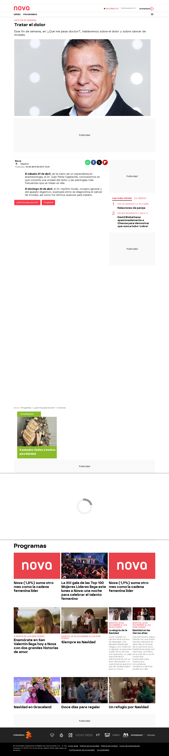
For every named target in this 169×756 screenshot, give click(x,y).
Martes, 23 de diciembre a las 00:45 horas (118, 625)
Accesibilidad (103, 750)
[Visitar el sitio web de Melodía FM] (126, 735)
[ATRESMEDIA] (22, 735)
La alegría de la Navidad (118, 631)
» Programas (25, 408)
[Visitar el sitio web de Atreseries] (98, 735)
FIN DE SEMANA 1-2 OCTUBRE (133, 204)
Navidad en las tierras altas (141, 631)
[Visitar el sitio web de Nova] (80, 735)
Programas (30, 14)
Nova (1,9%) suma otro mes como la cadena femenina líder (128, 587)
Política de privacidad (89, 746)
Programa (48, 202)
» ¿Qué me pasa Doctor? (43, 408)
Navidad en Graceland (32, 707)
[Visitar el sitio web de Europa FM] (116, 735)
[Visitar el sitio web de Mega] (89, 735)
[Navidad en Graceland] (37, 690)
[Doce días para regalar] (84, 690)
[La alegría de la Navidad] (120, 614)
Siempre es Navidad (78, 642)
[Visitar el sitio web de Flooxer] (151, 735)
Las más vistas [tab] (122, 198)
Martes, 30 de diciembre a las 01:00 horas (80, 637)
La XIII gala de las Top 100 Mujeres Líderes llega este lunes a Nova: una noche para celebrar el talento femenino (83, 591)
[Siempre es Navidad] (84, 620)
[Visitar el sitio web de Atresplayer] (138, 735)
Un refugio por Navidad (129, 707)
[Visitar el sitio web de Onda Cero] (107, 735)
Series (17, 14)
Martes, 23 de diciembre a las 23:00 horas (142, 625)
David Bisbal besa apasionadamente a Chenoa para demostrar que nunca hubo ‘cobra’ (133, 222)
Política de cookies (109, 746)
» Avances (61, 408)
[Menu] (152, 14)
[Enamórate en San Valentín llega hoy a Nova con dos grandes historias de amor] (37, 620)
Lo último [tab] (140, 198)
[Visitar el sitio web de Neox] (70, 735)
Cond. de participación (129, 746)
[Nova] (30, 8)
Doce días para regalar (80, 707)
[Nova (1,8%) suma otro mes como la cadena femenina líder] (37, 566)
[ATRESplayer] (146, 9)
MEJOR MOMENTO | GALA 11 (133, 213)
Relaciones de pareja (131, 208)
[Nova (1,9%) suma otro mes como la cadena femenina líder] (132, 566)
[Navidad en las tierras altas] (144, 614)
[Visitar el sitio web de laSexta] (61, 735)
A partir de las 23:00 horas (29, 636)
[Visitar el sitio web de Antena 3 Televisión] (52, 735)
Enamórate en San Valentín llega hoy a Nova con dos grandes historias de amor (36, 646)
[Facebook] (16, 164)
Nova (16, 408)
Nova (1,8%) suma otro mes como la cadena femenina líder (33, 587)
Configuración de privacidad (81, 750)
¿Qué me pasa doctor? (27, 202)
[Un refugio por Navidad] (132, 690)
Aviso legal (73, 746)
